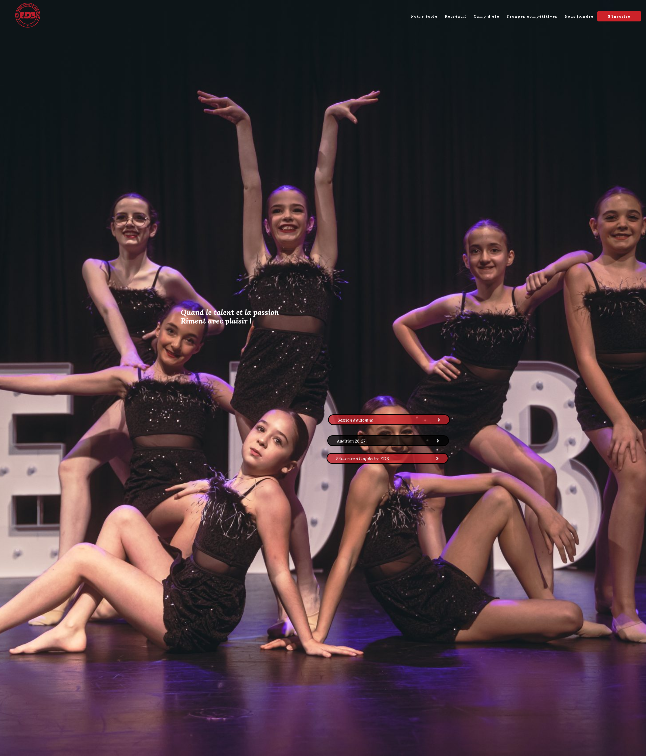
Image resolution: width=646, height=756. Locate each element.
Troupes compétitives (532, 16)
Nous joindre (579, 16)
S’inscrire (619, 16)
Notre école (424, 16)
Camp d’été (486, 16)
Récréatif (455, 16)
